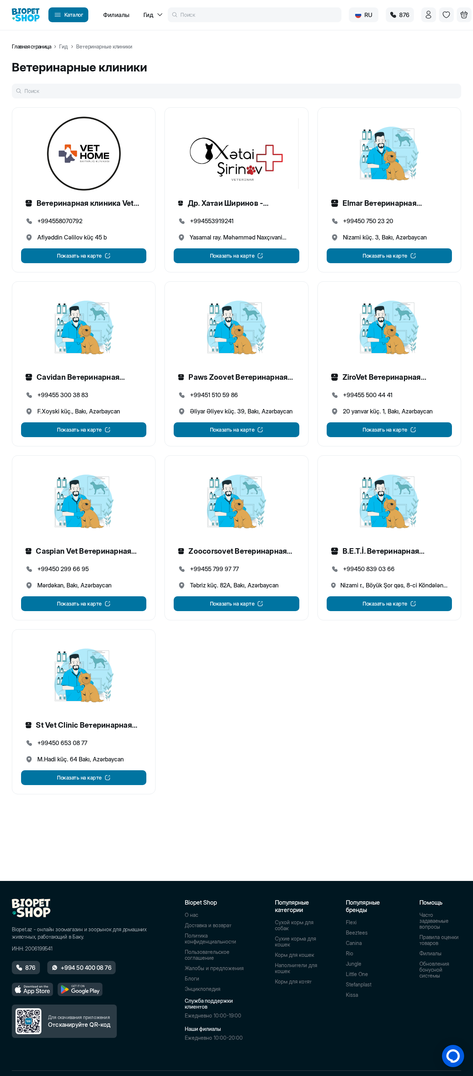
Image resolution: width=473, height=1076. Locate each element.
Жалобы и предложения (214, 968)
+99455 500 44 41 (367, 395)
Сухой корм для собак (294, 925)
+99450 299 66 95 (63, 569)
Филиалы (430, 953)
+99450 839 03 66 (369, 569)
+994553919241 (212, 221)
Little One (357, 974)
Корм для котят (293, 982)
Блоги (192, 979)
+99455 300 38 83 (62, 395)
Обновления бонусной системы (434, 970)
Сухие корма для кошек (295, 942)
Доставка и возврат (208, 925)
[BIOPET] (26, 14)
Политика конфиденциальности (210, 939)
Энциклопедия (202, 989)
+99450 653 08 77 (62, 743)
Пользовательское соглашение (207, 955)
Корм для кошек (294, 955)
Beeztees (357, 933)
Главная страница (31, 47)
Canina (354, 943)
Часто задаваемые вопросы (434, 921)
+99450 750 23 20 (368, 221)
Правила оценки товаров (439, 940)
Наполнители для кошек (296, 968)
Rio (349, 953)
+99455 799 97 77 (214, 569)
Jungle (353, 964)
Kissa (352, 995)
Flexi (351, 922)
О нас (191, 915)
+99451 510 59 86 (214, 395)
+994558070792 (59, 221)
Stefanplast (358, 985)
